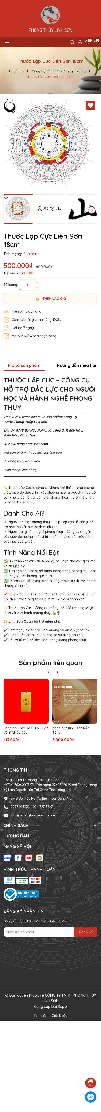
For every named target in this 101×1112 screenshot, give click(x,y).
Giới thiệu (59, 1015)
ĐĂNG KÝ (86, 932)
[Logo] (50, 18)
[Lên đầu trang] (91, 1070)
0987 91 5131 (20, 807)
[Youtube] (29, 857)
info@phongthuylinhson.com (33, 815)
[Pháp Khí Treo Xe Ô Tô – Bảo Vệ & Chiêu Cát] (26, 701)
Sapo (62, 1006)
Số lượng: (11, 285)
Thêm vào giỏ (54, 299)
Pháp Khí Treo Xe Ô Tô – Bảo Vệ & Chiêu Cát (26, 730)
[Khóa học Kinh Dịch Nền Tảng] (75, 701)
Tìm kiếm (41, 1015)
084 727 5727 (43, 807)
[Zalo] (7, 857)
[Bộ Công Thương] (21, 894)
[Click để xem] (50, 145)
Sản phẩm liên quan (50, 663)
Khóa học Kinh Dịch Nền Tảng (70, 730)
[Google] (39, 857)
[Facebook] (18, 857)
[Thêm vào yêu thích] (90, 105)
